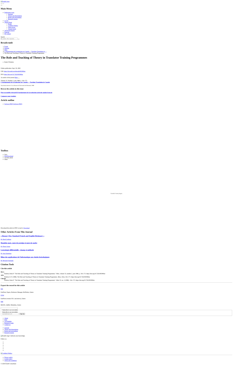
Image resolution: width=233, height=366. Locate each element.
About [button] (6, 22)
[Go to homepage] (5, 1)
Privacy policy (8, 357)
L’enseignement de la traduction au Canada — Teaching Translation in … (25, 51)
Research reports (13, 19)
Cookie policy (8, 359)
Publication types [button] (9, 12)
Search (3, 37)
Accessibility (8, 321)
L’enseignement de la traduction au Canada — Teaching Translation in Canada (25, 82)
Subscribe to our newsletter (10, 312)
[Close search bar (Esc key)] (3, 3)
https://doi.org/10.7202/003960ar (13, 74)
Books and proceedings (14, 17)
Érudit (10, 24)
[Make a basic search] (1, 3)
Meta (5, 50)
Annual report (12, 29)
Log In (6, 20)
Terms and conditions (10, 360)
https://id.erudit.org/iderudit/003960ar (14, 71)
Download (26, 228)
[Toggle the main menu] (1, 5)
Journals (10, 14)
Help (5, 320)
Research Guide (9, 323)
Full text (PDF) (8, 104)
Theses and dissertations (15, 16)
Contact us (7, 324)
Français (6, 32)
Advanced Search (9, 30)
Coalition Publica (13, 25)
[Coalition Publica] (6, 353)
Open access (11, 27)
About (10, 22)
